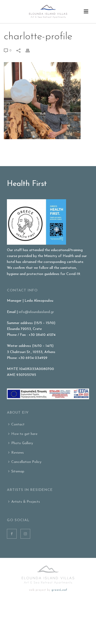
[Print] (30, 50)
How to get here (24, 434)
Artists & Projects (25, 502)
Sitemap (17, 471)
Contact (18, 424)
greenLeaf (59, 590)
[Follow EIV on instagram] (25, 534)
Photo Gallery (22, 443)
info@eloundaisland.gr (36, 312)
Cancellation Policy (26, 462)
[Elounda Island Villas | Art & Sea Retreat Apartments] (48, 11)
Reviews (17, 453)
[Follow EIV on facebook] (12, 534)
